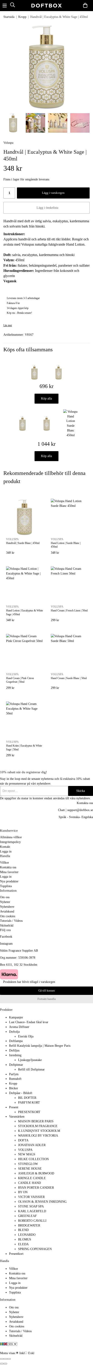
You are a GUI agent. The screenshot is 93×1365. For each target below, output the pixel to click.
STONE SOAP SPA (31, 1206)
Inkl (22, 1353)
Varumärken (16, 1116)
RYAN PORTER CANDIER (36, 1187)
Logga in (6, 851)
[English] (5, 1344)
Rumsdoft (15, 1078)
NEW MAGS (26, 1154)
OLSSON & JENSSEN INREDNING (42, 1201)
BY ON (23, 1192)
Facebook (6, 936)
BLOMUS (24, 1239)
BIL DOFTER (27, 1097)
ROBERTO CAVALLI (32, 1220)
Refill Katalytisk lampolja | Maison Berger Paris (39, 1045)
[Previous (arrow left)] (2, 1363)
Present (13, 1107)
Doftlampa (16, 1041)
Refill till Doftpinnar (31, 1069)
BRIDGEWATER (29, 1225)
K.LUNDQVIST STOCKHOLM (39, 1131)
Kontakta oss (8, 867)
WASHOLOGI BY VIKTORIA (38, 1135)
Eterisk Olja (25, 1036)
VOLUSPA (25, 1150)
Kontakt (5, 846)
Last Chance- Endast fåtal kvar (28, 1022)
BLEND (23, 1230)
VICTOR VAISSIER (31, 1197)
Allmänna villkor (11, 837)
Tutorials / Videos (11, 920)
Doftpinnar (16, 1064)
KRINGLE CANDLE (32, 1178)
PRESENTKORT (29, 1112)
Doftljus (14, 1050)
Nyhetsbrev (7, 906)
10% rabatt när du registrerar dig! (23, 772)
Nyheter (5, 902)
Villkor (4, 862)
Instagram (6, 943)
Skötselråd (6, 925)
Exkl (31, 1353)
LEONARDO (26, 1234)
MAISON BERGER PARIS (35, 1121)
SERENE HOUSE (30, 1168)
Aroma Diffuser (19, 1027)
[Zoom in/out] (9, 1359)
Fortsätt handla (46, 999)
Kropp (13, 1083)
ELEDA (23, 1244)
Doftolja (14, 1031)
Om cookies (7, 916)
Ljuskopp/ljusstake (30, 1060)
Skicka (80, 791)
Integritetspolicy (10, 842)
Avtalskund (7, 911)
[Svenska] (2, 1344)
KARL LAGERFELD (32, 1211)
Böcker (13, 1088)
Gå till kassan (46, 990)
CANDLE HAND (29, 1183)
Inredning (15, 1055)
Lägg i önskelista (46, 207)
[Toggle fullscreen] (5, 1359)
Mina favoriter (9, 872)
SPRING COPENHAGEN (35, 1249)
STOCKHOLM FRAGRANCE (38, 1126)
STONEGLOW (28, 1164)
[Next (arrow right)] (5, 1363)
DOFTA (23, 1140)
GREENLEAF (27, 1216)
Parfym (14, 1074)
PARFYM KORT (29, 1102)
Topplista (6, 886)
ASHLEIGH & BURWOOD (36, 1173)
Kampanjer (16, 1017)
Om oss (4, 897)
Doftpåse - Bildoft (20, 1093)
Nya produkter (9, 881)
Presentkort (16, 1253)
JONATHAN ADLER (32, 1145)
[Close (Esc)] (2, 1359)
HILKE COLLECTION (33, 1159)
